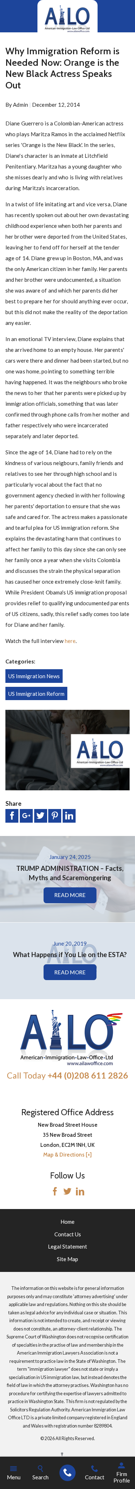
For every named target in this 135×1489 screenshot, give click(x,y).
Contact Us (67, 1234)
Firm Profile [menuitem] (121, 1477)
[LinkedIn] (80, 1192)
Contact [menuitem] (94, 1477)
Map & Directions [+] (67, 1155)
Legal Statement (67, 1246)
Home (67, 1221)
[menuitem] (67, 1473)
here (70, 641)
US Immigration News (34, 676)
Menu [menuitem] (14, 1477)
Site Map (67, 1259)
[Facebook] (55, 1192)
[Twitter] (67, 1192)
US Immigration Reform (36, 693)
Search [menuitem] (40, 1477)
